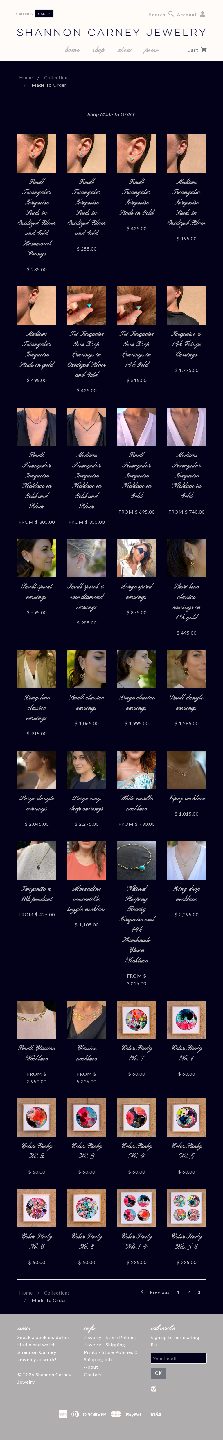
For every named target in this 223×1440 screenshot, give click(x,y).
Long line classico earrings (37, 708)
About (91, 1367)
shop (99, 50)
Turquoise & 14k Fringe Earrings (186, 344)
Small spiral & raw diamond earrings (86, 597)
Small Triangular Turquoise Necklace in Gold (136, 476)
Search (157, 14)
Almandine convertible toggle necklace (87, 899)
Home (26, 77)
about (125, 50)
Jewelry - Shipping (104, 1344)
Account (187, 14)
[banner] (111, 23)
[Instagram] (154, 1389)
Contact (93, 1374)
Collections (57, 77)
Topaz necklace (186, 798)
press (151, 50)
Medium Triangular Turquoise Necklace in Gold (186, 476)
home (72, 50)
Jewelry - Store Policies (110, 1337)
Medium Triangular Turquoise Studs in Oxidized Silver (187, 202)
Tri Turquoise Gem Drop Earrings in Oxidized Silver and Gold (87, 354)
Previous (159, 1292)
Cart (193, 50)
